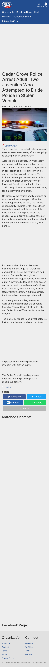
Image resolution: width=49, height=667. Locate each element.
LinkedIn (14, 402)
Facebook (15, 396)
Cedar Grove (10, 145)
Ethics (4, 651)
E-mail (26, 408)
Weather (6, 16)
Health (37, 12)
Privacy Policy (8, 658)
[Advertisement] (24, 49)
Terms (4, 654)
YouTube (29, 647)
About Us (6, 643)
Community (8, 12)
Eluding (8, 387)
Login (45, 6)
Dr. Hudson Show (22, 16)
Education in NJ (10, 21)
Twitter (38, 396)
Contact (5, 647)
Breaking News (24, 12)
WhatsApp (36, 402)
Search (39, 6)
